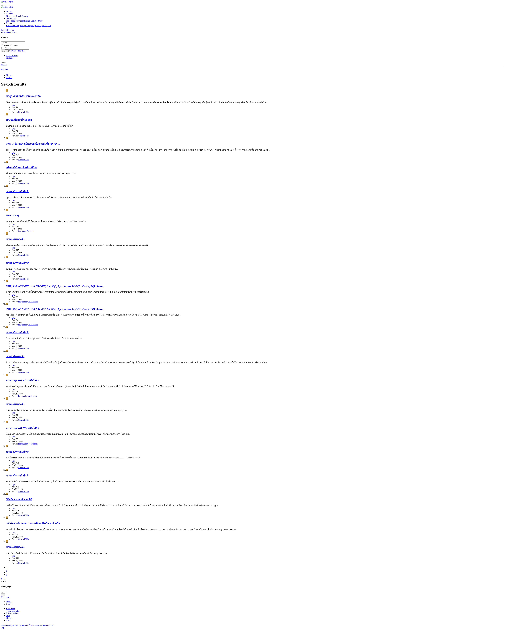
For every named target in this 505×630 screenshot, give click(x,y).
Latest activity (36, 21)
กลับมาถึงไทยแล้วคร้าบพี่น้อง (21, 167)
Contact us (10, 608)
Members (10, 23)
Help (8, 615)
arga (13, 105)
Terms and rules (12, 611)
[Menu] (2, 5)
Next (3, 579)
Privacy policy (12, 613)
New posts (10, 16)
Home (8, 11)
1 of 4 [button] (3, 581)
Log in (4, 65)
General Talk (23, 112)
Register (9, 58)
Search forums (22, 16)
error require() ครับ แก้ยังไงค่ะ (22, 380)
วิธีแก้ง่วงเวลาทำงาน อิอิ (19, 499)
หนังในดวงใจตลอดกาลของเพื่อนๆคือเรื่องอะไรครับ (33, 523)
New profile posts (23, 21)
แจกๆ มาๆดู (12, 215)
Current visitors (12, 25)
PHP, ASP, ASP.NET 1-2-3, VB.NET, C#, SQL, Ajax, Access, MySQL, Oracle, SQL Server (54, 286)
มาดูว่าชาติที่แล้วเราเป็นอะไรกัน (23, 96)
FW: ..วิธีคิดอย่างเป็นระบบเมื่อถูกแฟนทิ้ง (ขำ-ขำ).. (33, 143)
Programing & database (28, 302)
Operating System (25, 231)
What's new (11, 18)
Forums (9, 14)
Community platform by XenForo (27, 625)
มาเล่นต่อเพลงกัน (15, 239)
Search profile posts (43, 25)
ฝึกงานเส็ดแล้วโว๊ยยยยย (19, 119)
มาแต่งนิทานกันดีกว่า (17, 191)
